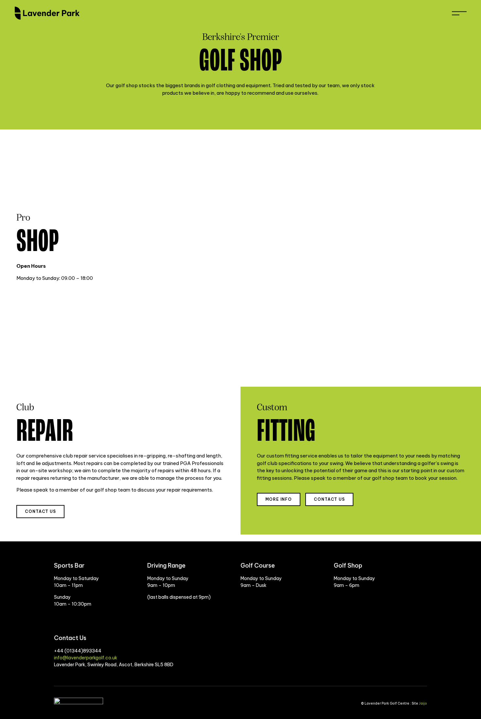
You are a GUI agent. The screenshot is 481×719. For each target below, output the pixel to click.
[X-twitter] (419, 665)
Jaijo (423, 703)
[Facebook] (407, 665)
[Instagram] (396, 665)
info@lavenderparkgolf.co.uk (85, 658)
